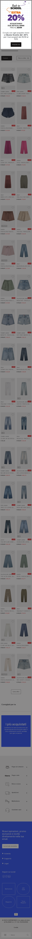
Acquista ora (16, 44)
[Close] (29, 3)
